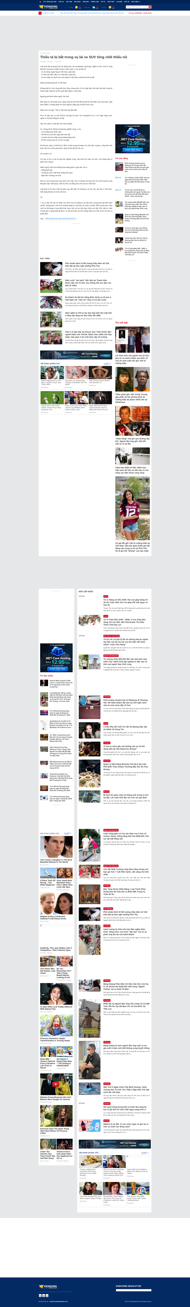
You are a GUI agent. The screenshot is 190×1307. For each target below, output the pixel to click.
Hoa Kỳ (106, 792)
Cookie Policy (42, 1292)
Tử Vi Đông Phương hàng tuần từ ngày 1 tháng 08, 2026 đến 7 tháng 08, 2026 (61, 799)
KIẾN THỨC (110, 1)
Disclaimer (70, 1292)
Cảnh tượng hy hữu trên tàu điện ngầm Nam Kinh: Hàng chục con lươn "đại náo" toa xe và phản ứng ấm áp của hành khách (125, 931)
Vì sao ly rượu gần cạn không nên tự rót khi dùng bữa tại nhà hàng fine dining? (136, 230)
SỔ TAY (103, 1)
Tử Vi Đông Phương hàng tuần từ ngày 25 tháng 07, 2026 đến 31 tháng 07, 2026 (60, 713)
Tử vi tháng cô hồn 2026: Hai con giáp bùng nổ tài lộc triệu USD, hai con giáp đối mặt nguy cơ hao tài (125, 602)
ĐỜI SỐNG (77, 1)
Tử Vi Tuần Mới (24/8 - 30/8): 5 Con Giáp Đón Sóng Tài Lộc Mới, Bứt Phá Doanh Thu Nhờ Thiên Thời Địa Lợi (124, 622)
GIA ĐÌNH (119, 1)
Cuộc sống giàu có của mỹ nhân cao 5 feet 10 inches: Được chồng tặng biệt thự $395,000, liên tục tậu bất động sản (126, 836)
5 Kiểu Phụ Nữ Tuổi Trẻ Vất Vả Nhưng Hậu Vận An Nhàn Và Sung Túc (136, 240)
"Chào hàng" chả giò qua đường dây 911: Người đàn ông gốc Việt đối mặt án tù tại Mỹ (132, 441)
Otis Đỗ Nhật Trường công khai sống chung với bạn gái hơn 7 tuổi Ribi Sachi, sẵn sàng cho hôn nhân (126, 871)
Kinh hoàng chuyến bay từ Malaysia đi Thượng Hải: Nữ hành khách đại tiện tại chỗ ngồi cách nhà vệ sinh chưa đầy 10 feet (137, 167)
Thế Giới (107, 697)
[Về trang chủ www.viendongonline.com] (48, 7)
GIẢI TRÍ (126, 1)
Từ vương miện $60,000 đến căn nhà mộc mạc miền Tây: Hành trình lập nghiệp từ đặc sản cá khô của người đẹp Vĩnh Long (125, 661)
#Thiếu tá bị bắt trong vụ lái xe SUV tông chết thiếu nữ (60, 218)
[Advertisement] (95, 33)
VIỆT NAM (69, 1)
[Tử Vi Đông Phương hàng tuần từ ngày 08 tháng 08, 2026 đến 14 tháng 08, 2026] (44, 788)
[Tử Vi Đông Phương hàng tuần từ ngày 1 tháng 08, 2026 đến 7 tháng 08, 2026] (44, 798)
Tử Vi (106, 596)
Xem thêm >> (135, 1)
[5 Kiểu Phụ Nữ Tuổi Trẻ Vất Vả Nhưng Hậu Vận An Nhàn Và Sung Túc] (119, 240)
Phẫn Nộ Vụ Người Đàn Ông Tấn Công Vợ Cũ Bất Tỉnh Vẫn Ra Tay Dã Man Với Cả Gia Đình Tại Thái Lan (126, 1006)
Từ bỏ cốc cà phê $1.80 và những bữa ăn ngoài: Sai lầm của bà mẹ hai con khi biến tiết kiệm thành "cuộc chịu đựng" (125, 642)
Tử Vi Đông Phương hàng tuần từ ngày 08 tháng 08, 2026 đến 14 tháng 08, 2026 (60, 788)
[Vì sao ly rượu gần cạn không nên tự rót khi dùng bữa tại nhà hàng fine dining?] (119, 229)
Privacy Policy (51, 1292)
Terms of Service (61, 1292)
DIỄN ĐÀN (86, 1)
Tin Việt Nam (45, 53)
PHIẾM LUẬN (95, 1)
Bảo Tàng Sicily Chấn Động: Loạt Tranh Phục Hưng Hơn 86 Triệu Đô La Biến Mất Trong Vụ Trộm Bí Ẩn (124, 891)
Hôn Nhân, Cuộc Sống (111, 636)
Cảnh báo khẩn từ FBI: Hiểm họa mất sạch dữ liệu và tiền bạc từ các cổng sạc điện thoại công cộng (54, 13)
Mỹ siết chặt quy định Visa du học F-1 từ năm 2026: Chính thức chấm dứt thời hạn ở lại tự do (120, 13)
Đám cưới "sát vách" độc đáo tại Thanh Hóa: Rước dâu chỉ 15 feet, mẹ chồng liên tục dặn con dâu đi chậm (88, 283)
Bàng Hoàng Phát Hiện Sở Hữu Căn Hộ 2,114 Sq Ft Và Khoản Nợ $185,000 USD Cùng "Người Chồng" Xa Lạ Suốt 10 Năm (125, 986)
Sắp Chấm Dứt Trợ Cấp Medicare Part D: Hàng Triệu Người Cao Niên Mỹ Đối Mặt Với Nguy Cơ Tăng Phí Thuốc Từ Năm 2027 (61, 751)
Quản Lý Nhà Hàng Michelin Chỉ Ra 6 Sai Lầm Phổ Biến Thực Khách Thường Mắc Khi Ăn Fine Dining (125, 766)
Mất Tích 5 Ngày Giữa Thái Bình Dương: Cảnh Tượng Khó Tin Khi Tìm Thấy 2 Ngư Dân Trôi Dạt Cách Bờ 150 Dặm (126, 1089)
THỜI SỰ (61, 1)
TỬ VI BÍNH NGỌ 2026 (49, 1)
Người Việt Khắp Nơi (111, 655)
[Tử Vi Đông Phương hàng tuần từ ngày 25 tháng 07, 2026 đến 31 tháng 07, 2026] (44, 712)
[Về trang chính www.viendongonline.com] (40, 2)
